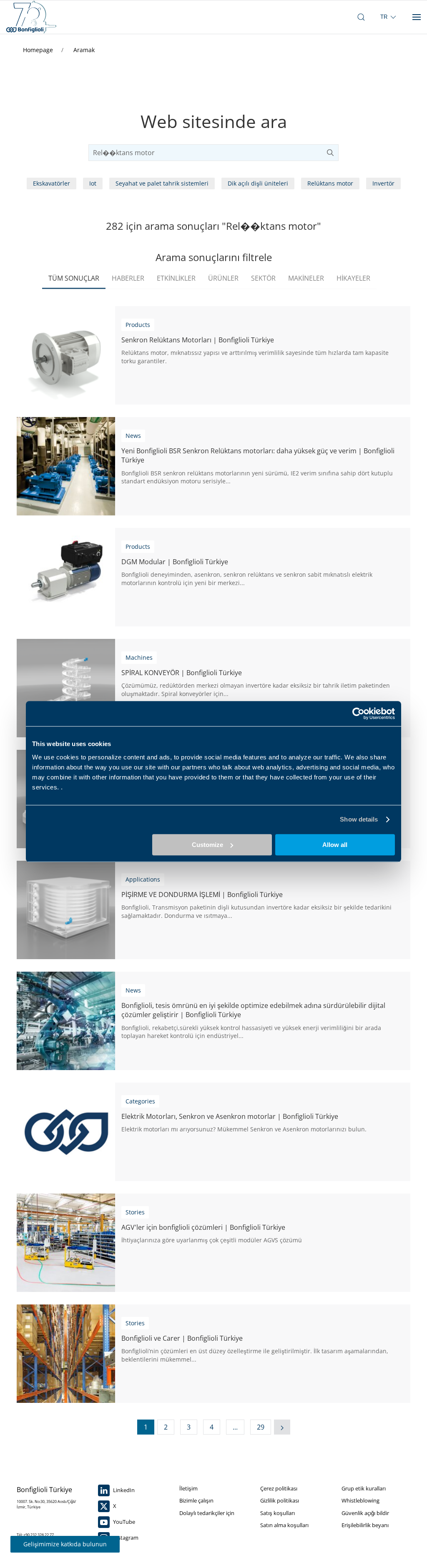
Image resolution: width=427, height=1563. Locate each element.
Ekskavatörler (51, 183)
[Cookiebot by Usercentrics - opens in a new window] (358, 713)
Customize (207, 844)
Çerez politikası (278, 1488)
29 (260, 1427)
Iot (92, 183)
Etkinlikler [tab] (176, 278)
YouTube (123, 1521)
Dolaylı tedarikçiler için (206, 1513)
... (235, 1427)
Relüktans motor (330, 183)
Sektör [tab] (263, 278)
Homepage (39, 50)
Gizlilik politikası (279, 1500)
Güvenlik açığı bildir (365, 1513)
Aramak (84, 50)
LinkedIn (123, 1490)
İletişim (188, 1488)
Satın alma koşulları (284, 1525)
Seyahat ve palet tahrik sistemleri (162, 183)
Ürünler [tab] (223, 278)
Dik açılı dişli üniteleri (258, 183)
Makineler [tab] (306, 278)
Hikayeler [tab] (353, 278)
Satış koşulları (277, 1513)
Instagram (125, 1537)
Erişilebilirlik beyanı (365, 1525)
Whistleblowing (360, 1500)
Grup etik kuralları (364, 1488)
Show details (359, 819)
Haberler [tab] (128, 278)
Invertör (383, 183)
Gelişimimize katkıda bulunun (65, 1544)
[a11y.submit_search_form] (330, 152)
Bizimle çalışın (196, 1500)
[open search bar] (361, 17)
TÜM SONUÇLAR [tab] (73, 278)
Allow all (334, 844)
